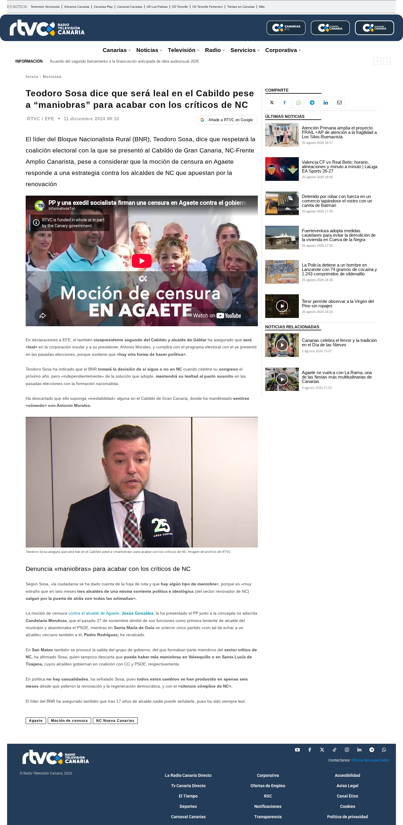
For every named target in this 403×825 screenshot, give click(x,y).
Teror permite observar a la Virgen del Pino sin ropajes (338, 303)
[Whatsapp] (384, 750)
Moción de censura (69, 721)
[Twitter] (322, 750)
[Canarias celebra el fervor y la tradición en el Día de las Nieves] (282, 345)
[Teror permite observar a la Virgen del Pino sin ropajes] (282, 306)
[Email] (339, 102)
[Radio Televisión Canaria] (47, 27)
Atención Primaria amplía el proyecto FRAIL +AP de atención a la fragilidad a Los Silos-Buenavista (339, 132)
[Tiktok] (334, 750)
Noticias (52, 76)
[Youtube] (297, 750)
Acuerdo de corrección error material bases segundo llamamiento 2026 (110, 61)
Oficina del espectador (370, 760)
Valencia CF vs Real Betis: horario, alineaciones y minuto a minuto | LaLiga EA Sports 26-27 (339, 166)
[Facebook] (285, 102)
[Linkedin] (325, 102)
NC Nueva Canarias (115, 721)
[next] (387, 61)
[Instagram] (347, 750)
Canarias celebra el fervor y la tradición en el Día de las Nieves (339, 342)
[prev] (377, 61)
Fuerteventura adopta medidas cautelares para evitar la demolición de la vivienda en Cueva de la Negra (339, 235)
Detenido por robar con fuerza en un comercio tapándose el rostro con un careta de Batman (337, 201)
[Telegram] (312, 102)
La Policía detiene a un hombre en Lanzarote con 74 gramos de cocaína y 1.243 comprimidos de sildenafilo (339, 269)
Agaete (36, 721)
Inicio (32, 76)
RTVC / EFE (40, 118)
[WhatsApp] (298, 102)
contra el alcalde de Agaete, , (112, 613)
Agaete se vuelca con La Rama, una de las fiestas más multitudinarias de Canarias (337, 377)
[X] (271, 102)
